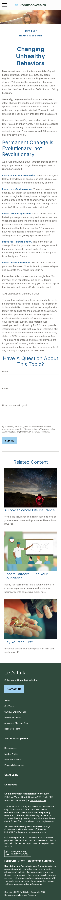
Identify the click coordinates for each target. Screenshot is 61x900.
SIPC (13, 832)
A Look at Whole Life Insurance (29, 510)
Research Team (12, 728)
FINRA (7, 832)
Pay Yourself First (18, 642)
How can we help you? (14, 405)
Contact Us (14, 688)
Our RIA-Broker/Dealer (15, 711)
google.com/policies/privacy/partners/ (35, 878)
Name (5, 371)
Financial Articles (12, 759)
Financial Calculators (14, 765)
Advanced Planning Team (16, 723)
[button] (7, 700)
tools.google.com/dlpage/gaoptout (25, 884)
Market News (11, 754)
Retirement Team (12, 717)
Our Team (9, 706)
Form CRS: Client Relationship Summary (29, 860)
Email (5, 388)
